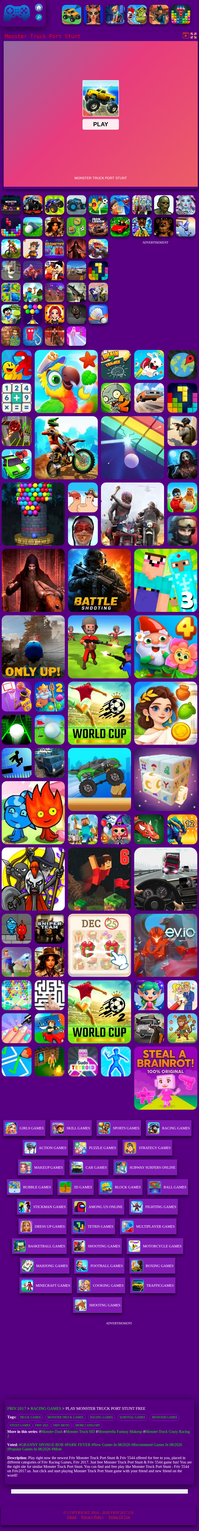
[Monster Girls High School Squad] (142, 213)
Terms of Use (119, 1517)
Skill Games (78, 1128)
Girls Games (32, 1128)
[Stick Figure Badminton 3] (98, 323)
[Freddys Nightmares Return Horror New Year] (164, 235)
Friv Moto (61, 1425)
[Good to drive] (71, 23)
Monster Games (164, 1417)
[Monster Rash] (11, 213)
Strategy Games (155, 1148)
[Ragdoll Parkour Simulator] (185, 235)
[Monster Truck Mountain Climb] (76, 213)
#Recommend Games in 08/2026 (156, 1445)
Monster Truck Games (65, 1417)
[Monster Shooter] (164, 213)
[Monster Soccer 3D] (98, 213)
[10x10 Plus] (11, 235)
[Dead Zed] (76, 301)
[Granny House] (76, 323)
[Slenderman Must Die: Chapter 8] (54, 344)
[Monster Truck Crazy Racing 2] (98, 257)
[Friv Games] (39, 10)
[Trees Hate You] (11, 323)
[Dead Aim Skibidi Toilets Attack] (11, 279)
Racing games (101, 1417)
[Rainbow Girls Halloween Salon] (54, 323)
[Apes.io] (32, 279)
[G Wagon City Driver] (76, 279)
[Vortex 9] (54, 301)
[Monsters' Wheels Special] (54, 213)
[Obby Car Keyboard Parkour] (120, 235)
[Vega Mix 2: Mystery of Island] (11, 344)
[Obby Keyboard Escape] (142, 235)
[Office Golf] (32, 235)
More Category (87, 1425)
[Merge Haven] (115, 23)
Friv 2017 (16, 1408)
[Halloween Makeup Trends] (93, 23)
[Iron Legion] (98, 235)
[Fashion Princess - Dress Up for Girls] (76, 344)
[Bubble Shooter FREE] (32, 323)
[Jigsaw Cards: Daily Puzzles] (11, 301)
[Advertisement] (155, 278)
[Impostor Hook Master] (32, 344)
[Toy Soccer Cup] (76, 235)
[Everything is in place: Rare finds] (54, 235)
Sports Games (126, 1128)
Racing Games (176, 1128)
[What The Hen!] (137, 23)
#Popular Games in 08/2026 (28, 1449)
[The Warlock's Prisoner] (76, 257)
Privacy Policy (92, 1517)
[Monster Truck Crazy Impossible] (32, 213)
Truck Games (30, 1417)
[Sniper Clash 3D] (159, 23)
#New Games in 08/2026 (110, 1445)
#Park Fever (78, 1445)
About (71, 1517)
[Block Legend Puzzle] (98, 279)
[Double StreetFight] (54, 279)
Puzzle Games (102, 1148)
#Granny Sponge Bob (41, 1445)
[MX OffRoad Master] (11, 257)
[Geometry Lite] (54, 257)
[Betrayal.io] (32, 257)
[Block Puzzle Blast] (181, 23)
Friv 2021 (42, 1425)
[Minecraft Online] (32, 301)
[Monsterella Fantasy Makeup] (185, 213)
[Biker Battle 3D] (98, 301)
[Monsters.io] (120, 213)
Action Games (52, 1148)
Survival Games (132, 1417)
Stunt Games (20, 1425)
